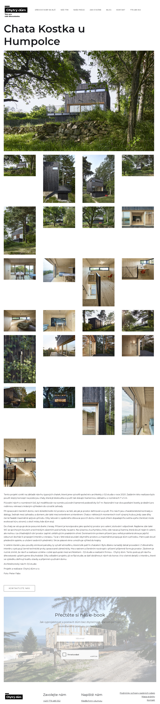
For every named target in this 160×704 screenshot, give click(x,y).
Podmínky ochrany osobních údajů (137, 693)
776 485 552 (135, 10)
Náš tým (64, 10)
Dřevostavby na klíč (45, 10)
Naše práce (79, 10)
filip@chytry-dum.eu (91, 701)
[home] (18, 10)
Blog (109, 10)
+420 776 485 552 (51, 701)
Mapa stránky (148, 696)
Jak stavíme (95, 10)
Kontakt (120, 10)
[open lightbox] (79, 101)
